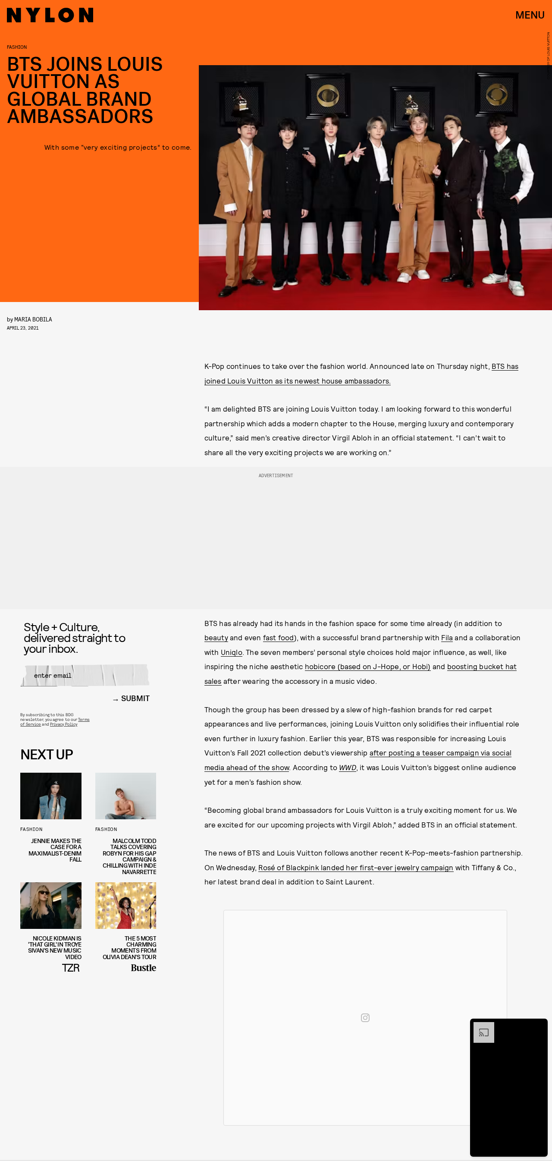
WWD (347, 767)
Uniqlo (231, 652)
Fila (447, 637)
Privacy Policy (63, 724)
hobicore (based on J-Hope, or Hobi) (368, 666)
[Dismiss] (538, 1026)
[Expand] (479, 1026)
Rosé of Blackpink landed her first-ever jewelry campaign (355, 867)
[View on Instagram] (365, 1017)
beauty (216, 637)
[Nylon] (50, 15)
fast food (278, 637)
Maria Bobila (33, 319)
